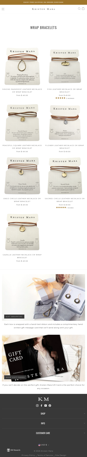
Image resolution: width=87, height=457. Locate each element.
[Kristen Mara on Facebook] (41, 405)
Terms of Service (45, 455)
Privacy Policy (28, 455)
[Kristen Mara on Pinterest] (50, 405)
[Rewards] (13, 450)
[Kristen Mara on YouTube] (45, 405)
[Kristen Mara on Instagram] (37, 405)
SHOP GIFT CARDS (15, 377)
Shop (43, 413)
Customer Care (43, 433)
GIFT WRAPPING (14, 316)
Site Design (60, 455)
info (43, 423)
